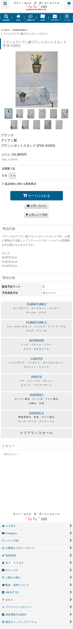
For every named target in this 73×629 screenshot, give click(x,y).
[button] (5, 5)
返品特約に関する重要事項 (20, 183)
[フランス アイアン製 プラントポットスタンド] (36, 79)
